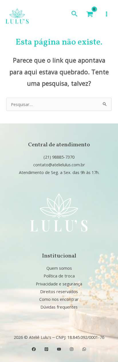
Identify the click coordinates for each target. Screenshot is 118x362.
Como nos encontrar (59, 299)
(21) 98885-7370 (59, 157)
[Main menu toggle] (106, 14)
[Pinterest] (46, 349)
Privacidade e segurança (59, 284)
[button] (74, 14)
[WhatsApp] (84, 349)
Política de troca (59, 276)
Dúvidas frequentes (59, 307)
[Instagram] (72, 349)
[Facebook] (34, 349)
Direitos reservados (59, 291)
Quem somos (59, 268)
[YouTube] (59, 349)
